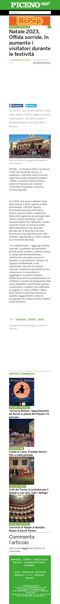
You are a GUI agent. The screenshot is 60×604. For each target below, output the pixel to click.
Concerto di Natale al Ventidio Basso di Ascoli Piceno (27, 529)
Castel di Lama (16, 449)
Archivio (29, 578)
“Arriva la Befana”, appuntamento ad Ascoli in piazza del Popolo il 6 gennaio (29, 414)
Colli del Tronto (17, 486)
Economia (29, 565)
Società (27, 560)
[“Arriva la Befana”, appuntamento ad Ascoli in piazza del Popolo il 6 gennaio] (21, 405)
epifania (31, 319)
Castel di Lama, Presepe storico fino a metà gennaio (28, 453)
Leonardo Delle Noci (21, 60)
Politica (17, 563)
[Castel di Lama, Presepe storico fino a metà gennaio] (21, 446)
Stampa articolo (42, 63)
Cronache (16, 560)
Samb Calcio (28, 572)
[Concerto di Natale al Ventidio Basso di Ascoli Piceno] (21, 521)
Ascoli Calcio (40, 560)
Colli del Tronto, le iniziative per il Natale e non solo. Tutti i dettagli (28, 491)
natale (40, 319)
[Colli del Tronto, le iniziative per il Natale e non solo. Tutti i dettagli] (21, 484)
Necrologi (39, 575)
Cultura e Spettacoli (19, 27)
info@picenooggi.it (38, 589)
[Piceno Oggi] (30, 8)
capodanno (21, 319)
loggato (25, 548)
